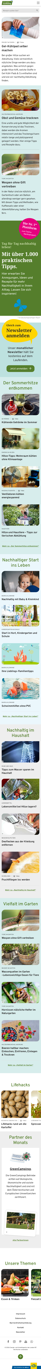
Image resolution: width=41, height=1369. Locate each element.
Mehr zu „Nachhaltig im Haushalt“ (20, 890)
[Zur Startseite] (7, 3)
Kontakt (20, 1328)
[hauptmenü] (38, 2)
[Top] (20, 1356)
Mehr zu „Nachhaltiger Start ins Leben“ (20, 716)
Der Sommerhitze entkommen (20, 385)
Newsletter (20, 1332)
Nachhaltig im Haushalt (20, 733)
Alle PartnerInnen (20, 1240)
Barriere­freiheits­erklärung (20, 1323)
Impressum (20, 1314)
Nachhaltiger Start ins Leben (20, 562)
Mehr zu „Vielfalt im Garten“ (20, 1065)
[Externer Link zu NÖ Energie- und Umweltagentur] (26, 1366)
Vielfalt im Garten (20, 904)
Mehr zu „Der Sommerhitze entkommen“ (20, 546)
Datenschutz (20, 1318)
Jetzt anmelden (19, 368)
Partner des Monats (20, 1140)
